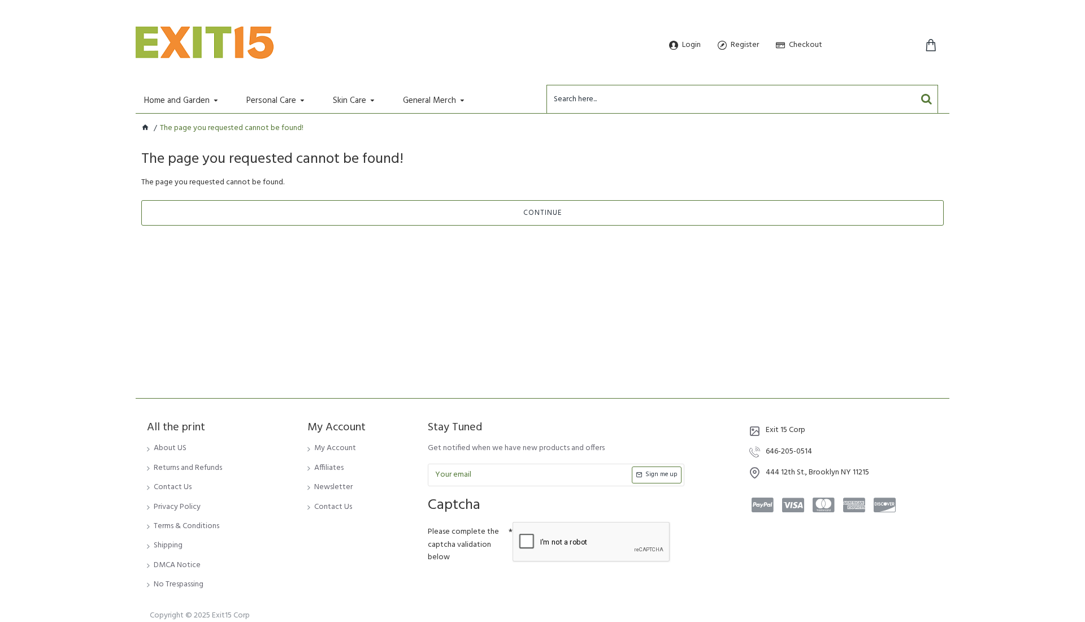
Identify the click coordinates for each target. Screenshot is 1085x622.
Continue (542, 213)
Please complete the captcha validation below (463, 544)
